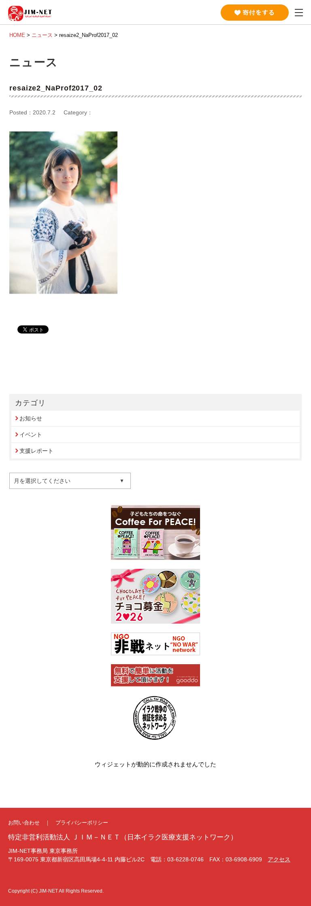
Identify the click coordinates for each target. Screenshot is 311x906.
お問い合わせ (24, 823)
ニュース (42, 35)
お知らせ (30, 418)
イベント (30, 434)
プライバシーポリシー (81, 823)
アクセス (279, 859)
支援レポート (36, 451)
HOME (17, 35)
